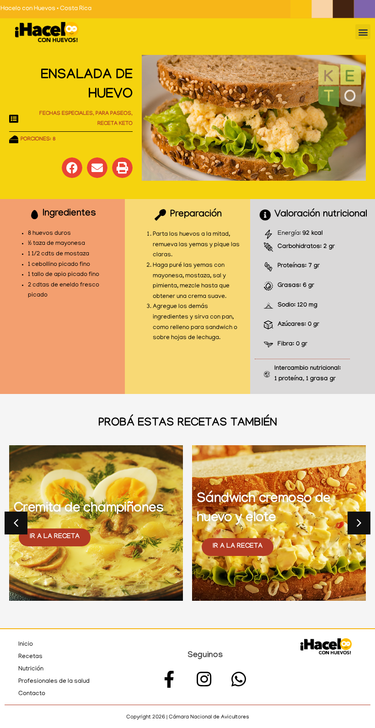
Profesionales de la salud (54, 681)
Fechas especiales (66, 114)
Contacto (31, 693)
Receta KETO (115, 124)
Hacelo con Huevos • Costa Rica (45, 8)
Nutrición (30, 669)
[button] (362, 31)
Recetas (30, 656)
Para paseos (113, 114)
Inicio (25, 644)
